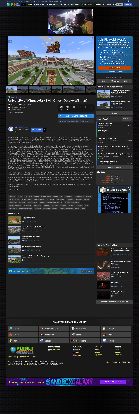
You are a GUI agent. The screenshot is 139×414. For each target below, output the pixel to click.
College (36, 196)
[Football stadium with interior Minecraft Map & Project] (14, 240)
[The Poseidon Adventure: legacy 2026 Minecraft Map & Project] (103, 293)
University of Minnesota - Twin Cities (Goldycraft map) (120, 118)
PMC (99, 160)
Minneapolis (13, 202)
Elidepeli (26, 240)
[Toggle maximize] (93, 38)
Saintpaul (55, 205)
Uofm (77, 208)
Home (10, 1)
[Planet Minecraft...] (23, 4)
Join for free (114, 68)
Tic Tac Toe (114, 310)
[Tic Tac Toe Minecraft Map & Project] (103, 313)
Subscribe (36, 130)
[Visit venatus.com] (88, 30)
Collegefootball (79, 196)
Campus (20, 196)
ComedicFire (27, 231)
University (38, 208)
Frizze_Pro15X (117, 323)
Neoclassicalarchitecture (72, 202)
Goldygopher (60, 199)
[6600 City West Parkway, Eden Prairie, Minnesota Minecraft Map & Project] (103, 133)
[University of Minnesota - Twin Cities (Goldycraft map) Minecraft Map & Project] (103, 122)
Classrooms (28, 196)
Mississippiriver (32, 202)
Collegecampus (57, 196)
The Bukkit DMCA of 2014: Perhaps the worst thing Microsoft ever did (115, 181)
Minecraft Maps (18, 1)
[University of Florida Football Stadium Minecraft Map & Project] (14, 230)
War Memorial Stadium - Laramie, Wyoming (35, 256)
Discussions (101, 153)
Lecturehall (78, 199)
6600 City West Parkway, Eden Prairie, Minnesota (120, 130)
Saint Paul (47, 205)
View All (114, 141)
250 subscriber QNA (105, 151)
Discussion (116, 183)
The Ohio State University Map (31, 246)
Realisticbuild (27, 205)
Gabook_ (115, 304)
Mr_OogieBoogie (28, 221)
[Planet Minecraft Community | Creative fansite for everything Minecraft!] (21, 377)
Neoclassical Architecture (54, 202)
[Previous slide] (10, 61)
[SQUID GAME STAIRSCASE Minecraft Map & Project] (103, 303)
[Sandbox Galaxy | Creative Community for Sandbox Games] (69, 409)
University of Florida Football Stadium (33, 227)
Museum (42, 202)
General (108, 153)
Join (83, 271)
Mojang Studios (25, 392)
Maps (12, 97)
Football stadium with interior (31, 236)
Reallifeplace (37, 205)
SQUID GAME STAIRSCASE (119, 300)
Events (104, 160)
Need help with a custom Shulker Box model (113, 174)
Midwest (86, 199)
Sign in (90, 271)
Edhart (115, 295)
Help (99, 176)
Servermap (63, 205)
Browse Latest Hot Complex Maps (114, 329)
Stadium (71, 205)
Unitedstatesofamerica (25, 208)
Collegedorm (68, 196)
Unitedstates (13, 208)
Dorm (11, 199)
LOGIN (119, 4)
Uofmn (83, 208)
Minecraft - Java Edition (104, 168)
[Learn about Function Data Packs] (114, 240)
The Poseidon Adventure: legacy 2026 (121, 289)
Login (120, 71)
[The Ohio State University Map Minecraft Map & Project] (14, 249)
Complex (18, 97)
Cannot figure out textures (107, 166)
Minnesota (22, 202)
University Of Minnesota (50, 208)
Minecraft (10, 392)
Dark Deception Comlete (118, 319)
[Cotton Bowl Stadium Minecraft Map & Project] (14, 220)
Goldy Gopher (50, 199)
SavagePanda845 (21, 127)
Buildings (12, 196)
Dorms (17, 199)
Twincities (79, 205)
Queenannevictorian (15, 205)
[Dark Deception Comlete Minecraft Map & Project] (103, 323)
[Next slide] (92, 61)
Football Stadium (26, 199)
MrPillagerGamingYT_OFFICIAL (121, 282)
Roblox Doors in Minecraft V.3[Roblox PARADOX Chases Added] (120, 277)
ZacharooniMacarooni (30, 250)
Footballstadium (39, 199)
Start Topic (127, 146)
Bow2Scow (27, 260)
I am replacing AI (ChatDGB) (107, 189)
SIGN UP (128, 4)
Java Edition (105, 176)
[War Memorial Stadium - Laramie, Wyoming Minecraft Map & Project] (14, 259)
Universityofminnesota (66, 208)
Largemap (70, 199)
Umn (86, 205)
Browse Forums (114, 195)
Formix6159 (116, 314)
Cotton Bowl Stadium (28, 217)
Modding (115, 168)
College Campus (46, 196)
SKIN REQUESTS (103, 158)
